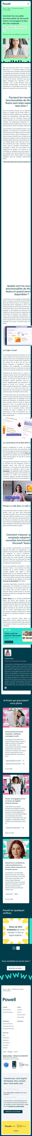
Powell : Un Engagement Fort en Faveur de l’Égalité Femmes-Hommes (15, 801)
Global (16, 894)
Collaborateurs (11, 27)
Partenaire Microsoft (8, 1026)
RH (4, 30)
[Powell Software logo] (6, 4)
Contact (19, 1012)
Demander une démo (15, 968)
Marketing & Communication (13, 763)
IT (23, 760)
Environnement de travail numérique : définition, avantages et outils (14, 734)
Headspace (6, 471)
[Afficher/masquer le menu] (28, 4)
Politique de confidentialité (20, 1055)
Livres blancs (6, 1042)
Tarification (20, 1021)
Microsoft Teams (21, 27)
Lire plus (16, 1130)
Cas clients (5, 1045)
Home (4, 8)
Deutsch (16, 1051)
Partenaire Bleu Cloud (8, 1028)
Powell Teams (7, 598)
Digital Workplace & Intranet (13, 760)
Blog (9, 8)
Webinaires (6, 1040)
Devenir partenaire (8, 1023)
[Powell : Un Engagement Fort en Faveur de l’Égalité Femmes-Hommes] (16, 785)
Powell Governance (8, 1012)
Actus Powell (9, 894)
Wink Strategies (15, 1059)
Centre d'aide (20, 1017)
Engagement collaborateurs (13, 827)
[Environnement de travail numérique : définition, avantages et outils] (16, 718)
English (4, 1051)
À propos (19, 1009)
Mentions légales (7, 1055)
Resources (5, 1032)
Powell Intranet (7, 1009)
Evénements (6, 1037)
